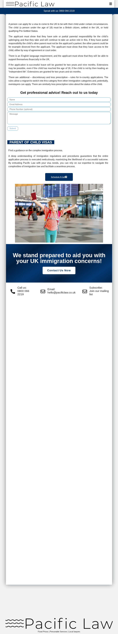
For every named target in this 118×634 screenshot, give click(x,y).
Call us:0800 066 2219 (23, 291)
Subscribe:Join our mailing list (99, 291)
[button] (110, 3)
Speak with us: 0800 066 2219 (59, 11)
